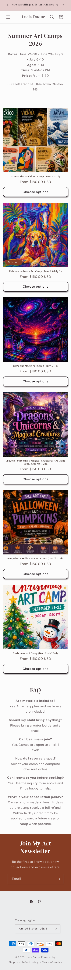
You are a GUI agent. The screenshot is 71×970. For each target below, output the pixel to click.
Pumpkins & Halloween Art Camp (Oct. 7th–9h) (35, 558)
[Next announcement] (64, 5)
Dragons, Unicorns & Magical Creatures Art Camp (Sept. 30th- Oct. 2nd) (36, 462)
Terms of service (52, 962)
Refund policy (30, 962)
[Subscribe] (58, 879)
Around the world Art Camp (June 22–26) (35, 176)
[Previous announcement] (7, 5)
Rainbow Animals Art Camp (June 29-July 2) (35, 271)
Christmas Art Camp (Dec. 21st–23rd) (35, 653)
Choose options (35, 192)
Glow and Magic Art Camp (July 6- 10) (35, 365)
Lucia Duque (33, 957)
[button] (8, 16)
